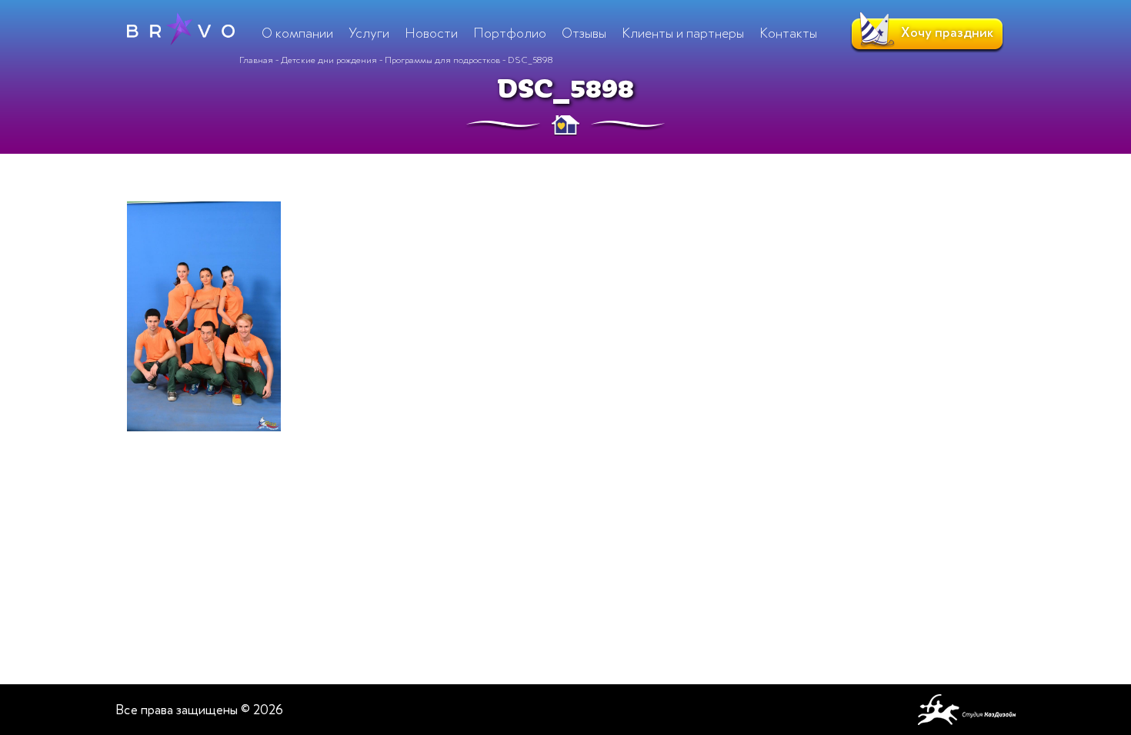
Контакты (788, 33)
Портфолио (509, 33)
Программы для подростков (442, 60)
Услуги (369, 33)
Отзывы (584, 33)
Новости (431, 33)
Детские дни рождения (329, 60)
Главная (256, 60)
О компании (297, 33)
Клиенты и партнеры (683, 33)
